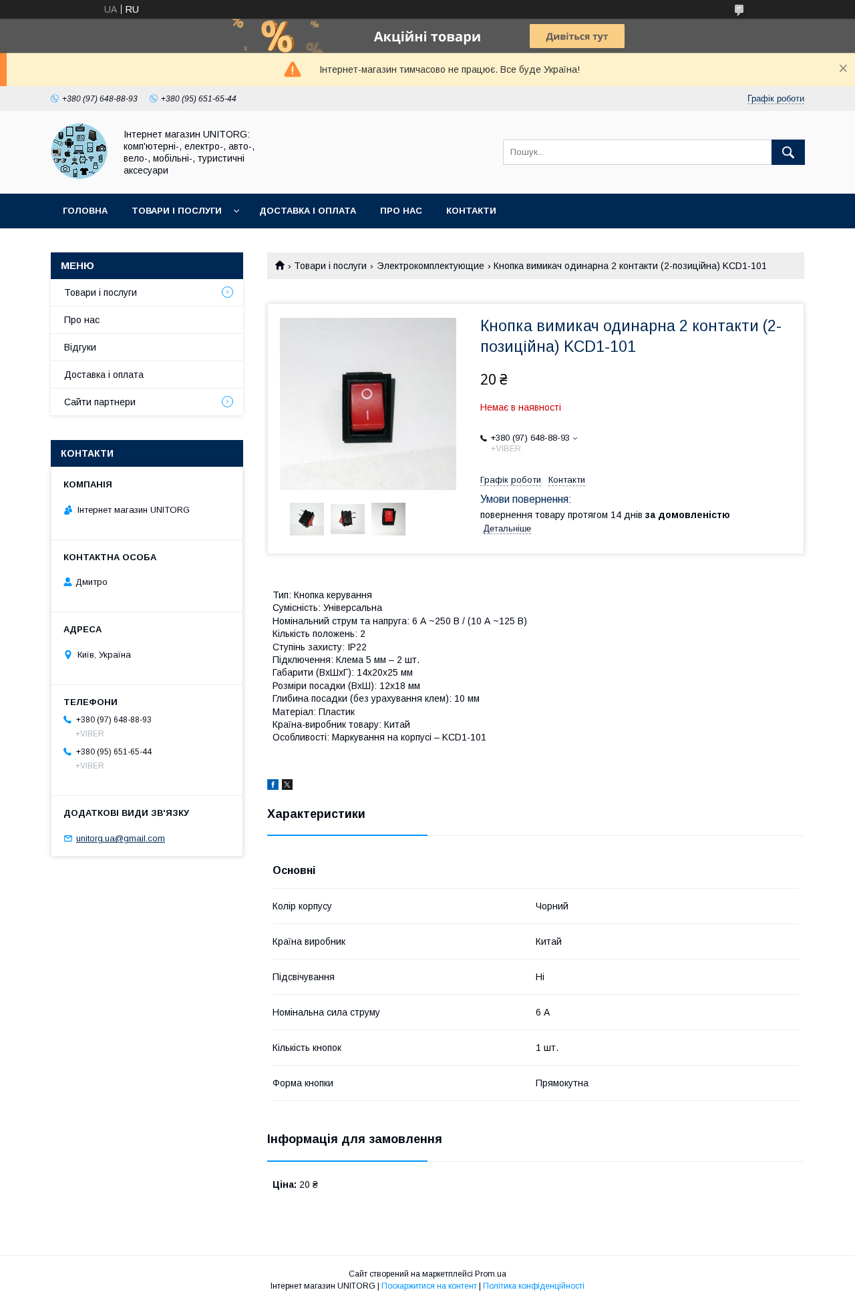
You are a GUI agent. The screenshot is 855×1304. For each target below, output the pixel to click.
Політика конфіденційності (533, 1286)
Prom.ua (490, 1274)
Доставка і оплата (307, 211)
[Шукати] (788, 152)
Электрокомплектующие (430, 265)
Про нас (401, 211)
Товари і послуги (177, 211)
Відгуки (80, 347)
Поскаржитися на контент (429, 1286)
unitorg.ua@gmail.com (120, 838)
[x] (287, 786)
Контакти (471, 211)
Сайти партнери (100, 402)
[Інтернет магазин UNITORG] (79, 176)
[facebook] (273, 786)
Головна (85, 211)
